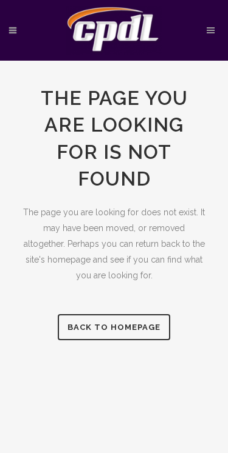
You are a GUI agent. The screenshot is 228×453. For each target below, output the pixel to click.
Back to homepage (114, 327)
